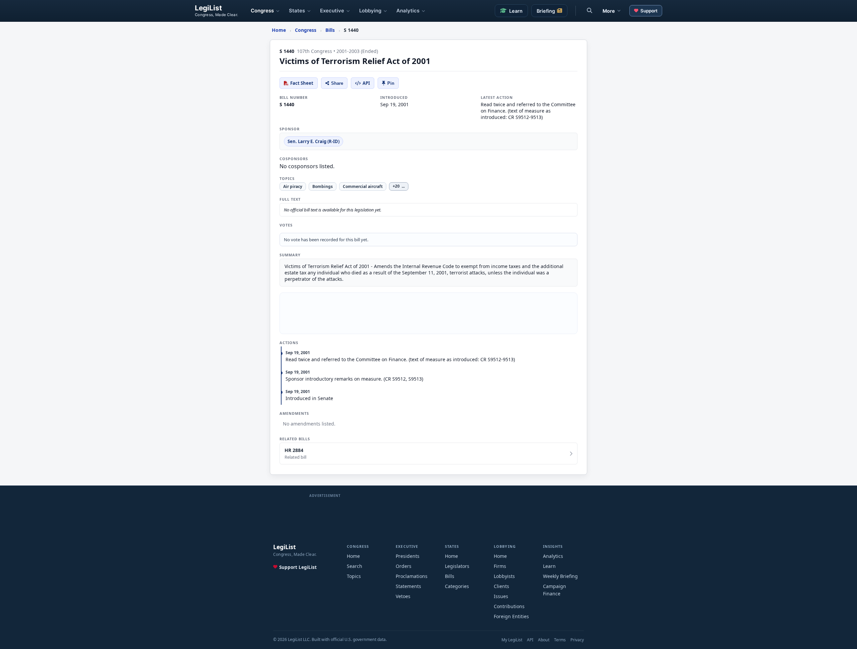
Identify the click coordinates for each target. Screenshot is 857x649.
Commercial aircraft (363, 186)
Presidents (407, 556)
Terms (560, 640)
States (297, 11)
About (543, 640)
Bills (449, 576)
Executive (332, 11)
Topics (354, 576)
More (609, 11)
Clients (501, 586)
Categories (457, 586)
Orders (403, 566)
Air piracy (292, 186)
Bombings (322, 186)
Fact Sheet (301, 83)
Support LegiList (298, 567)
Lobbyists (504, 576)
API (366, 83)
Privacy (577, 640)
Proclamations (411, 576)
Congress (262, 11)
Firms (500, 566)
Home (353, 556)
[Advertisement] (428, 313)
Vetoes (403, 596)
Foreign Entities (511, 616)
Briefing (546, 11)
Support (648, 10)
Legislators (457, 566)
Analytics (407, 11)
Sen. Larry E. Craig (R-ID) (313, 141)
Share (337, 83)
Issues (501, 596)
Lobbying (370, 11)
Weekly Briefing (560, 576)
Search (354, 566)
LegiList (208, 8)
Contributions (509, 606)
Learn (516, 11)
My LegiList (511, 640)
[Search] (589, 10)
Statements (408, 586)
